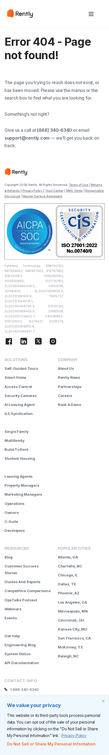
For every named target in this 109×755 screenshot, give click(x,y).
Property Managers (21, 485)
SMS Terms (74, 191)
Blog (8, 557)
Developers (14, 530)
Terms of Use (79, 185)
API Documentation (21, 663)
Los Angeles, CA (72, 602)
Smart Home (15, 377)
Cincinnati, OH (71, 620)
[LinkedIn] (24, 342)
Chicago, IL (68, 575)
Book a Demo (69, 404)
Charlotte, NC (70, 566)
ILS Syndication (18, 413)
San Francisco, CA (74, 638)
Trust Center (54, 191)
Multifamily (14, 440)
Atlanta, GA (68, 557)
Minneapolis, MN (73, 611)
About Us (66, 368)
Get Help (12, 636)
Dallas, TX (67, 584)
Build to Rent (16, 449)
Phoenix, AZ (68, 593)
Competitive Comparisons (27, 590)
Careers (65, 395)
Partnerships (70, 386)
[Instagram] (53, 342)
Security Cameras (20, 395)
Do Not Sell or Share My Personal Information (51, 744)
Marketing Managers (23, 494)
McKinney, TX (70, 647)
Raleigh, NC (68, 656)
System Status (17, 654)
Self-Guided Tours (21, 368)
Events (10, 618)
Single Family (16, 431)
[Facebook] (8, 342)
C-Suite (11, 521)
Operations (14, 503)
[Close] (103, 701)
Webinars (13, 609)
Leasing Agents (18, 476)
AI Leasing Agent (19, 404)
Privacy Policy (73, 735)
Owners (11, 512)
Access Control (18, 386)
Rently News (69, 377)
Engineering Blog (20, 645)
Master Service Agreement (42, 196)
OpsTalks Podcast (20, 600)
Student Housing (19, 458)
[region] (54, 725)
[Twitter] (38, 342)
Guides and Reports (22, 581)
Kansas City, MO (72, 629)
